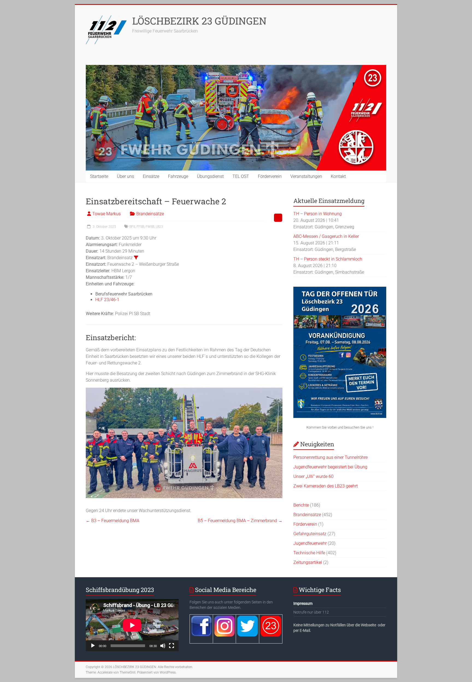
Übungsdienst (210, 176)
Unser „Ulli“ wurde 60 (313, 476)
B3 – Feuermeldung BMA (112, 520)
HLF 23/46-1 (107, 299)
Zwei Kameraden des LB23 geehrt (325, 486)
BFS (132, 227)
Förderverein (270, 176)
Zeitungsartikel (307, 562)
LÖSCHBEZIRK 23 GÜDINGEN (199, 20)
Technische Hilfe (309, 552)
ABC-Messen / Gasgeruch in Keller (326, 236)
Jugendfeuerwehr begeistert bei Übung (330, 466)
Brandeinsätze (150, 213)
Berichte (301, 505)
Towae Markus (106, 213)
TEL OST (240, 176)
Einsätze (151, 176)
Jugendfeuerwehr (310, 543)
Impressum (302, 603)
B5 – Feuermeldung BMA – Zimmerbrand (240, 520)
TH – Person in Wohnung (317, 213)
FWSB (150, 227)
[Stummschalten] (163, 645)
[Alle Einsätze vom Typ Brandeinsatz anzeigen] (136, 257)
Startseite (99, 176)
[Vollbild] (171, 645)
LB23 (159, 227)
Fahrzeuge (178, 176)
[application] (132, 625)
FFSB (140, 227)
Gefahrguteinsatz (309, 533)
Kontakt (338, 176)
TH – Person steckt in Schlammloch (327, 259)
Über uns (125, 176)
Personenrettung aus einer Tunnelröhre (330, 457)
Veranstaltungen (306, 176)
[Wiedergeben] (93, 645)
